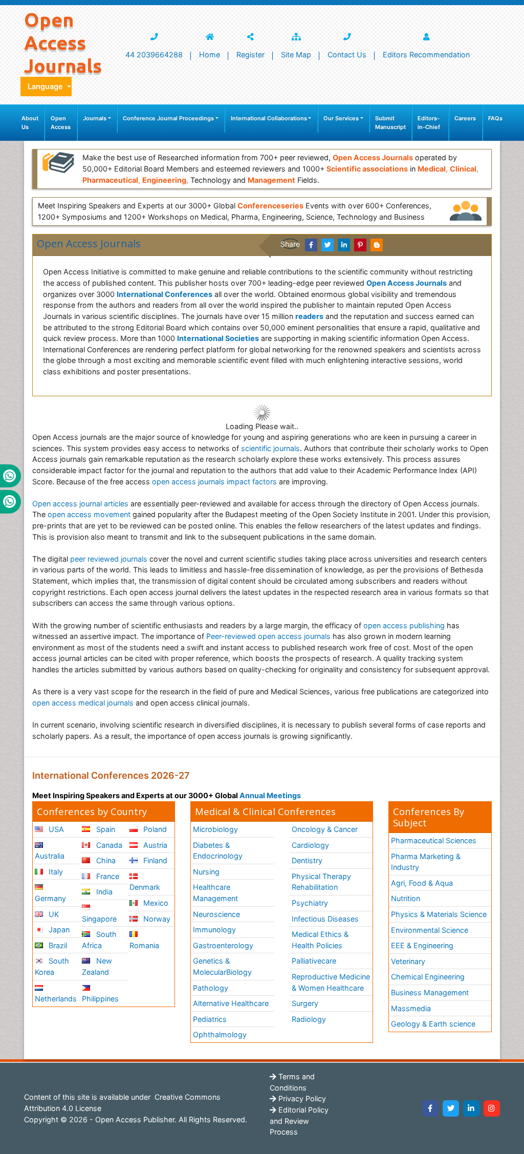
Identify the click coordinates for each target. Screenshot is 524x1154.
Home (209, 54)
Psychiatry (310, 903)
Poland (154, 829)
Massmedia (411, 1008)
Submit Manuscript (390, 123)
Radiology (309, 1019)
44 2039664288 (154, 54)
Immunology (214, 929)
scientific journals (270, 448)
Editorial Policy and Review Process (299, 1120)
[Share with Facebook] (311, 245)
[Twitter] (451, 1108)
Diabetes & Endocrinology (218, 851)
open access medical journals (83, 702)
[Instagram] (492, 1108)
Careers (465, 118)
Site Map (296, 54)
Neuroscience (216, 914)
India (103, 891)
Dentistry (307, 860)
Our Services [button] (341, 118)
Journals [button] (94, 118)
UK (53, 914)
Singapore (99, 918)
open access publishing (404, 625)
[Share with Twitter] (327, 245)
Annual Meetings (270, 795)
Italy (55, 871)
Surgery (305, 1003)
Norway (155, 918)
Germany (50, 898)
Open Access (61, 123)
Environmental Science (429, 930)
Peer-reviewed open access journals (268, 636)
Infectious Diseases (325, 918)
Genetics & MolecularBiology (222, 966)
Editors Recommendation (426, 54)
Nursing (206, 871)
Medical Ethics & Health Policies (320, 940)
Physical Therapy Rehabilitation (321, 882)
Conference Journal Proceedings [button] (168, 118)
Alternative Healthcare (231, 1003)
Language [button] (46, 86)
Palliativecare (314, 960)
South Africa (99, 940)
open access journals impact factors (214, 481)
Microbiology (215, 829)
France (106, 876)
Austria (154, 845)
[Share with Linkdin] (344, 245)
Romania (144, 945)
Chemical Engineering (428, 976)
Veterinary (408, 961)
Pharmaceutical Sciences (433, 840)
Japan (58, 929)
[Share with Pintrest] (360, 245)
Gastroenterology (223, 945)
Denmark (144, 887)
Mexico (154, 903)
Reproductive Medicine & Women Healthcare (331, 982)
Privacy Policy (301, 1098)
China (105, 860)
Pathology (210, 988)
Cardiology (310, 845)
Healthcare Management (215, 893)
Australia (49, 855)
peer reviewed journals (108, 558)
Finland (154, 860)
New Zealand (97, 966)
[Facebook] (430, 1108)
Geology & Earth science (433, 1023)
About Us (29, 123)
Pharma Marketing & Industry (426, 862)
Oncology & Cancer (325, 829)
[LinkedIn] (471, 1108)
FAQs (495, 118)
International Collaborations (269, 118)
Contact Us (347, 54)
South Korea (52, 966)
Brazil (57, 945)
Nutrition (405, 898)
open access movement (89, 514)
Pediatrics (210, 1019)
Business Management (430, 992)
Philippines (100, 998)
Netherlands (56, 998)
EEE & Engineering (422, 945)
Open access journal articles (80, 503)
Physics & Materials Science (439, 914)
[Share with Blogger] (376, 245)
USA (55, 829)
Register (250, 54)
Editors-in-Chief (429, 123)
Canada (108, 845)
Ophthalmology (220, 1034)
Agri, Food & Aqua (422, 883)
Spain (104, 829)
